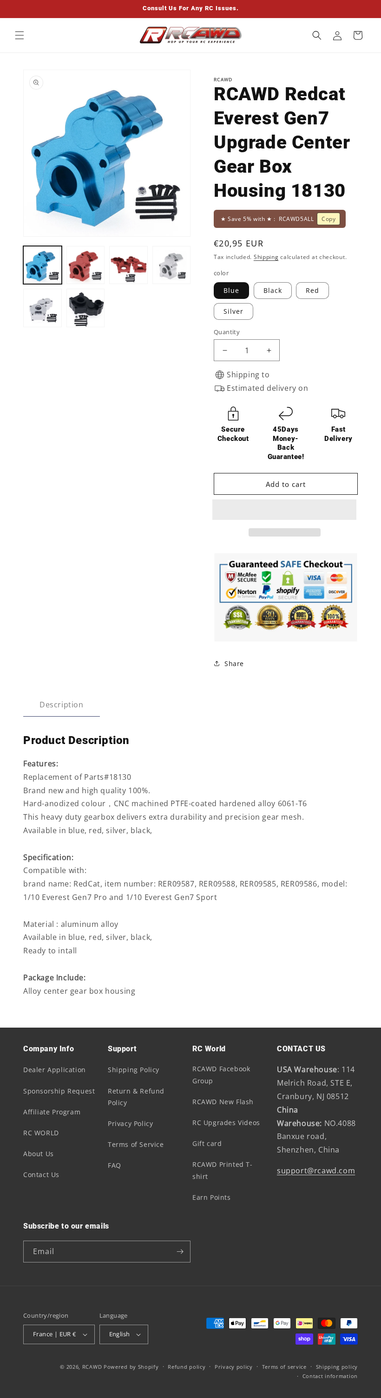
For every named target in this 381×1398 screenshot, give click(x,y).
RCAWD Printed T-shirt (222, 1170)
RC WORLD (41, 1132)
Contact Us (41, 1174)
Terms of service (284, 1366)
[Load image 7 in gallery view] (85, 308)
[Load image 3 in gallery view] (128, 265)
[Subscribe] (180, 1251)
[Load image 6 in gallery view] (42, 308)
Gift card (207, 1143)
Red (312, 290)
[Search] (317, 35)
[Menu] (19, 35)
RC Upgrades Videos (226, 1122)
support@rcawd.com (316, 1170)
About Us (38, 1153)
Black (272, 290)
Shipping (266, 257)
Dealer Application (54, 1069)
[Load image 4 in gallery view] (171, 265)
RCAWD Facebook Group (221, 1074)
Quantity (227, 332)
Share (234, 663)
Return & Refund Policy (136, 1097)
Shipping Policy (133, 1069)
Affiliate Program (51, 1111)
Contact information (330, 1375)
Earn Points (211, 1197)
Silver (233, 311)
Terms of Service (136, 1144)
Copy (328, 219)
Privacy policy (234, 1366)
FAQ (114, 1165)
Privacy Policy (130, 1123)
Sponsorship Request (59, 1091)
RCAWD (92, 1366)
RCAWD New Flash (223, 1101)
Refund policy (186, 1366)
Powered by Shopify (131, 1366)
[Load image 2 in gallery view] (85, 265)
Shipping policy (337, 1366)
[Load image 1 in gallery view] (42, 265)
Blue (231, 290)
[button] (286, 510)
